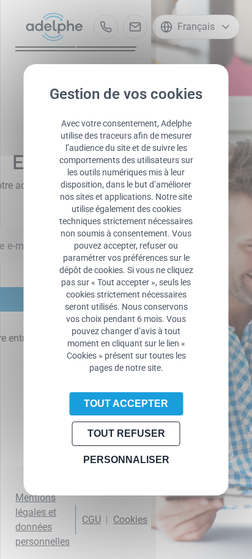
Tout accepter (126, 403)
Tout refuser (126, 433)
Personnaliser (126, 460)
